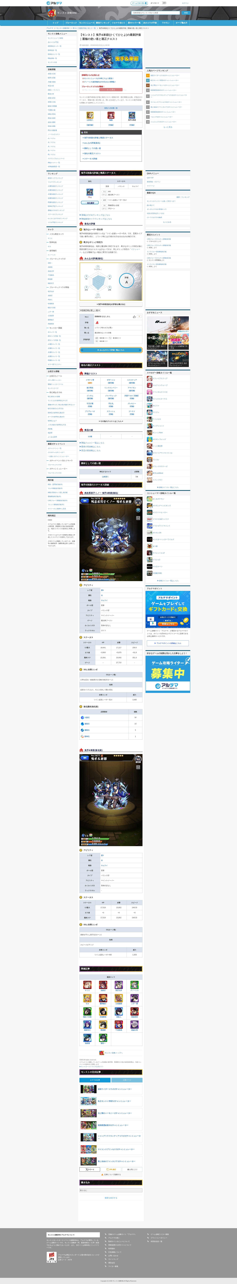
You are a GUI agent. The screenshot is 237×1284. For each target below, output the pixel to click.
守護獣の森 (51, 110)
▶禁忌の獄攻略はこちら (90, 450)
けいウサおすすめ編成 (154, 217)
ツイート (91, 1169)
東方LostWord (158, 473)
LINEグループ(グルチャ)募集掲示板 (159, 239)
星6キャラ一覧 (134, 23)
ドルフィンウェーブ (160, 385)
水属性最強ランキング (55, 190)
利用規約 (111, 1249)
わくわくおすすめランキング (57, 218)
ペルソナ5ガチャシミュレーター (162, 117)
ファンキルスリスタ (160, 392)
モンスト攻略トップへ (114, 1053)
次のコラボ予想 (150, 23)
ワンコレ (156, 460)
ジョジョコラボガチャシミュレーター (163, 122)
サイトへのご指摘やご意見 (57, 508)
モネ (87, 1003)
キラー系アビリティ (54, 364)
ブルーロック (71, 23)
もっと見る (167, 127)
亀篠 (111, 120)
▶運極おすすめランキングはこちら (94, 215)
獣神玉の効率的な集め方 (56, 412)
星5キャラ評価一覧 (54, 340)
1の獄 (90, 436)
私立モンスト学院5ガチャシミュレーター (165, 80)
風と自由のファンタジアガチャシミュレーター (166, 107)
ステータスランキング (55, 214)
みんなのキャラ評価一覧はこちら (112, 350)
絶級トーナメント (54, 90)
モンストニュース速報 (55, 38)
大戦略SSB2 (157, 573)
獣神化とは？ (52, 421)
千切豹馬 (118, 1030)
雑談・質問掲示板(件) (55, 484)
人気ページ (127, 1080)
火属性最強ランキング (55, 186)
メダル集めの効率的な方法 (57, 425)
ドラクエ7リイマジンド (161, 526)
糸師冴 (103, 990)
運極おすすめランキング (56, 210)
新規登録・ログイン (153, 182)
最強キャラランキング (55, 178)
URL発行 (112, 1169)
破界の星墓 (51, 78)
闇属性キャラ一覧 (54, 360)
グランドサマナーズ (160, 466)
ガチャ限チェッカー (54, 380)
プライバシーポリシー (159, 1238)
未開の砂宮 (51, 98)
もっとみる (167, 222)
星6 (102, 590)
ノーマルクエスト (54, 134)
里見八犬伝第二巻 (111, 108)
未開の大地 (51, 102)
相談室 (50, 433)
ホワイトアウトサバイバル (162, 453)
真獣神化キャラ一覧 (54, 46)
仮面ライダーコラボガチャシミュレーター (165, 75)
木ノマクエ (51, 146)
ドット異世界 (158, 446)
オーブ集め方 (181, 23)
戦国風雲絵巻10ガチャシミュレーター (163, 90)
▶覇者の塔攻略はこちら (90, 447)
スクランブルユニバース (56, 158)
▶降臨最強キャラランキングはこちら (95, 219)
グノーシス (134, 990)
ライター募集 (113, 1266)
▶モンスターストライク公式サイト (91, 1066)
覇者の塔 (51, 94)
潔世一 (103, 1043)
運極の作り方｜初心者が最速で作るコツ (61, 404)
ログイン (185, 3)
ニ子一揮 (134, 1003)
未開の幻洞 (51, 74)
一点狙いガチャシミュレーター (58, 456)
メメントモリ (158, 480)
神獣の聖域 (51, 114)
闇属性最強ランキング (55, 202)
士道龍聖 (118, 1003)
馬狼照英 (134, 1017)
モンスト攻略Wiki (67, 12)
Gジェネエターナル (160, 399)
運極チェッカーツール (55, 384)
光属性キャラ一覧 (54, 356)
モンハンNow (158, 433)
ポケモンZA (157, 533)
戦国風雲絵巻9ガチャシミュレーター (163, 112)
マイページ (150, 186)
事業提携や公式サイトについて (119, 1245)
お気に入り (133, 1169)
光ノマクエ (51, 150)
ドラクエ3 (156, 560)
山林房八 (90, 120)
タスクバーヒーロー (160, 512)
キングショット (158, 426)
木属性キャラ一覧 (54, 352)
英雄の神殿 (51, 126)
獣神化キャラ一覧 (54, 54)
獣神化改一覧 (52, 50)
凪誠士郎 (134, 1030)
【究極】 (111, 125)
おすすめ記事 (95, 1080)
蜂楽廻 (103, 1030)
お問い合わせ (113, 1256)
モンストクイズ (53, 388)
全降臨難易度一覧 (54, 166)
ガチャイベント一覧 (54, 448)
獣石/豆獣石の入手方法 (55, 408)
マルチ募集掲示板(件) (55, 488)
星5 (102, 855)
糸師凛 (87, 1043)
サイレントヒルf (159, 553)
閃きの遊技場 (52, 130)
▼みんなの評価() (91, 143)
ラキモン (166, 23)
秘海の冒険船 (52, 106)
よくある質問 (52, 437)
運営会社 (111, 1263)
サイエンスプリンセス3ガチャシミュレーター (166, 102)
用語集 (50, 429)
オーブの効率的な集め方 (56, 416)
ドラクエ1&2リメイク (161, 519)
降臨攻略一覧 (52, 58)
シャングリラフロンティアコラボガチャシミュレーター (169, 96)
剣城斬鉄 (103, 1017)
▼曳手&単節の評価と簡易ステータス (97, 138)
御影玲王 (87, 1030)
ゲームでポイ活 (138, 3)
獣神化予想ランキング (55, 206)
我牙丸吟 (118, 990)
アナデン (156, 412)
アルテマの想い (114, 1238)
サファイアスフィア (160, 378)
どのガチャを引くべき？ (56, 452)
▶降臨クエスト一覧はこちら (91, 443)
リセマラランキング (54, 182)
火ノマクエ (51, 138)
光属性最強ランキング (55, 198)
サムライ (104, 600)
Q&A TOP (150, 178)
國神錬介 (103, 1003)
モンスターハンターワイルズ (163, 539)
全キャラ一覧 (52, 332)
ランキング (185, 197)
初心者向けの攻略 (54, 396)
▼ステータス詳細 (89, 159)
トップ (55, 23)
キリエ (87, 990)
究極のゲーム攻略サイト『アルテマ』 (122, 1234)
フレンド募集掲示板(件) (56, 504)
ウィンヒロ (157, 419)
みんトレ (156, 406)
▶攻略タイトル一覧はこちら (168, 487)
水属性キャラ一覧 (54, 348)
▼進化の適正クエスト (91, 153)
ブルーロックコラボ (54, 464)
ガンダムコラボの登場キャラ (157, 209)
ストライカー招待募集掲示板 (157, 251)
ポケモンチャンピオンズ (162, 506)
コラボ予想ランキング (55, 222)
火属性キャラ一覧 (54, 344)
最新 (178, 197)
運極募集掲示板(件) (54, 496)
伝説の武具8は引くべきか (155, 213)
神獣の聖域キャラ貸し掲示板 (57, 492)
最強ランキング (102, 23)
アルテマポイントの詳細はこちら (169, 643)
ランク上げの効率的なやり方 (57, 400)
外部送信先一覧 (156, 1241)
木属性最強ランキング (55, 194)
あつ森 (155, 546)
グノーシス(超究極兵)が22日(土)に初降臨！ (100, 82)
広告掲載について (115, 1252)
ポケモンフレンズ (159, 439)
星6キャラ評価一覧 (54, 336)
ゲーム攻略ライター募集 (160, 1234)
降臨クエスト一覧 (54, 162)
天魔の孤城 (51, 82)
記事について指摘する (112, 1174)
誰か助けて (150, 205)
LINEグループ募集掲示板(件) (57, 500)
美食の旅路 (51, 118)
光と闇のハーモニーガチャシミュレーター (165, 85)
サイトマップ (113, 1259)
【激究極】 (90, 125)
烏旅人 (118, 1017)
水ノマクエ (51, 142)
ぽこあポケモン (158, 499)
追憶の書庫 (51, 122)
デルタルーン (158, 566)
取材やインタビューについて (119, 1241)
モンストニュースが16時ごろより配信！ (99, 78)
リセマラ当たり (118, 23)
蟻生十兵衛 (87, 1017)
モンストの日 (52, 62)
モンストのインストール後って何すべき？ (161, 201)
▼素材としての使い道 (91, 148)
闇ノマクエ (51, 154)
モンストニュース (87, 23)
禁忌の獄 (51, 86)
